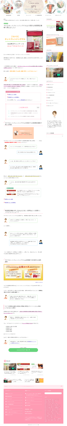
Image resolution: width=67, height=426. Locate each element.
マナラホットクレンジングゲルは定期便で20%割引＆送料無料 (22, 116)
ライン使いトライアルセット (53, 103)
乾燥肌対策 (60, 418)
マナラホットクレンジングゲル (49, 418)
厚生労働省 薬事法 (28, 411)
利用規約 (40, 418)
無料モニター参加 (12, 94)
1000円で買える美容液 (48, 399)
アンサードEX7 (58, 406)
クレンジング (28, 15)
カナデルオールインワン (48, 410)
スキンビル (59, 413)
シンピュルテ (54, 413)
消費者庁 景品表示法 (28, 413)
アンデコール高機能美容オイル (55, 407)
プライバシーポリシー (30, 397)
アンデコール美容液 (48, 407)
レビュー (56, 418)
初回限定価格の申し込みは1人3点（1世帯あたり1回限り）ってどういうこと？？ (24, 113)
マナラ (53, 417)
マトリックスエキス (48, 417)
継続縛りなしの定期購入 (13, 97)
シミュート (49, 413)
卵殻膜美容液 (8, 15)
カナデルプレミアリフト (56, 410)
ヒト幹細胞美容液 (38, 15)
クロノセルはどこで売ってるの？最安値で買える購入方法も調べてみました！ (33, 394)
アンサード (53, 406)
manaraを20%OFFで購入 (22, 350)
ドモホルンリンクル (51, 92)
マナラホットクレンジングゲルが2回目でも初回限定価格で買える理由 (24, 110)
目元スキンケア (58, 15)
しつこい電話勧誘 (21, 99)
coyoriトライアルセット (55, 399)
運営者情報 (28, 405)
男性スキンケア (50, 84)
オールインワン (48, 15)
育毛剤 (46, 421)
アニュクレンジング (48, 406)
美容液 (18, 15)
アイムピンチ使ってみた (48, 403)
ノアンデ (47, 414)
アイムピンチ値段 (55, 403)
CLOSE (38, 107)
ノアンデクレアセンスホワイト (53, 414)
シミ (46, 413)
